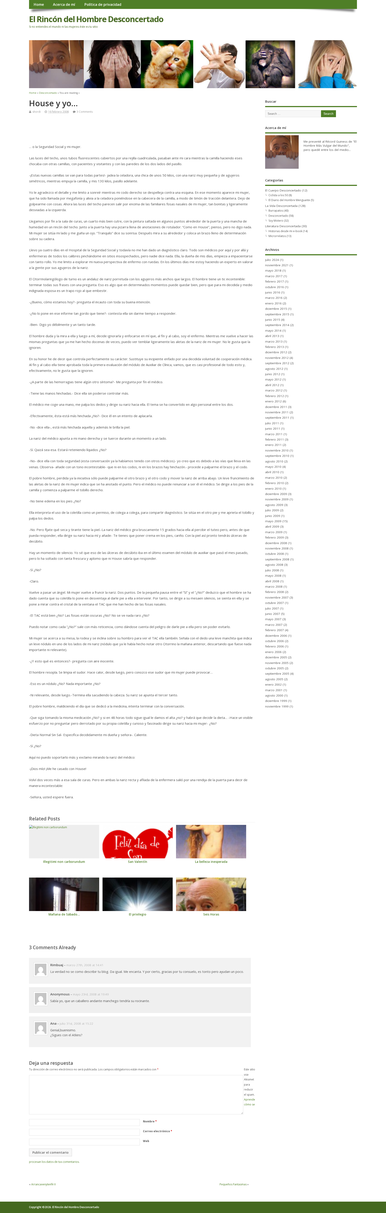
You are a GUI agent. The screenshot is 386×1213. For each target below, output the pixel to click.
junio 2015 (272, 320)
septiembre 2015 (277, 314)
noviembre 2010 (277, 450)
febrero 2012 (274, 396)
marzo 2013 (274, 341)
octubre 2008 (274, 554)
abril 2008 (272, 581)
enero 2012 (273, 401)
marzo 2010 (274, 478)
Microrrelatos (277, 236)
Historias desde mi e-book (285, 231)
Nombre (150, 1121)
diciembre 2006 (276, 636)
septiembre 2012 (277, 363)
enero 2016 (273, 303)
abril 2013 (272, 336)
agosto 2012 (274, 369)
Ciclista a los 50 (278, 195)
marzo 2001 (274, 690)
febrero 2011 (274, 439)
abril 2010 (272, 472)
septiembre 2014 (277, 325)
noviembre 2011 (277, 412)
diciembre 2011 (276, 407)
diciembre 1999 (276, 701)
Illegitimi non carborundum (64, 862)
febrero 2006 (274, 646)
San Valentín (137, 862)
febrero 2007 (274, 630)
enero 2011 (273, 445)
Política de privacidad (102, 4)
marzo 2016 (274, 298)
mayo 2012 (273, 379)
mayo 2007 (273, 619)
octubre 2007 (274, 603)
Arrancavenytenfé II (43, 1184)
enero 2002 (273, 684)
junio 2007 (272, 614)
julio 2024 (272, 260)
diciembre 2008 (276, 543)
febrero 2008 (274, 592)
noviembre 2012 (277, 358)
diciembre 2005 (276, 657)
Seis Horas (211, 914)
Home (39, 4)
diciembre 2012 (276, 352)
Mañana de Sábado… (64, 914)
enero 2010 (273, 489)
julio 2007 (272, 608)
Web (146, 1141)
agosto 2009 (274, 505)
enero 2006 (273, 652)
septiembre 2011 (277, 418)
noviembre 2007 (277, 597)
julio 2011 (272, 423)
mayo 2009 (273, 521)
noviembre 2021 (277, 265)
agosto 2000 (274, 695)
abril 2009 (272, 526)
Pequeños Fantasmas (233, 1184)
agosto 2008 (274, 565)
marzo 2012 (274, 390)
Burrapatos (276, 210)
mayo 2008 (273, 576)
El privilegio (137, 914)
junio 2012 (272, 374)
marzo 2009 (274, 532)
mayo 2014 (273, 331)
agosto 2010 (274, 461)
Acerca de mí (64, 4)
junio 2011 (272, 429)
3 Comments (85, 112)
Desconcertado (278, 216)
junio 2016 (272, 292)
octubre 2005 (274, 668)
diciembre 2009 (276, 494)
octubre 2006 (274, 641)
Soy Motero (276, 221)
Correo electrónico (157, 1131)
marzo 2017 (274, 276)
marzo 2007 (274, 625)
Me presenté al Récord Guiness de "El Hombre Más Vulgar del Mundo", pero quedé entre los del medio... (330, 145)
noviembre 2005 (277, 663)
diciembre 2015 (276, 309)
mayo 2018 (273, 270)
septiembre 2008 (277, 559)
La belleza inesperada (211, 862)
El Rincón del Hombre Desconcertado (96, 19)
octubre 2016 (274, 287)
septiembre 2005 (277, 674)
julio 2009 (272, 510)
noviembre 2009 (277, 499)
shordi (36, 112)
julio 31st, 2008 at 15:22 (76, 1024)
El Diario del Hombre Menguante (289, 200)
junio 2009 (272, 516)
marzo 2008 (274, 587)
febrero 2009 (274, 537)
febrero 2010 (274, 483)
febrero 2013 (274, 347)
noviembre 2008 (277, 548)
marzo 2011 (274, 434)
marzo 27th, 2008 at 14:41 (84, 965)
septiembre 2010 (277, 456)
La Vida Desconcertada (281, 206)
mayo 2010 (273, 467)
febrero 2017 (274, 281)
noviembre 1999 (277, 706)
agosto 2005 (274, 679)
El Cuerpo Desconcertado (283, 190)
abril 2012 (272, 385)
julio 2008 (272, 570)
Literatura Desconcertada (283, 226)
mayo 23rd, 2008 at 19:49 (91, 994)
